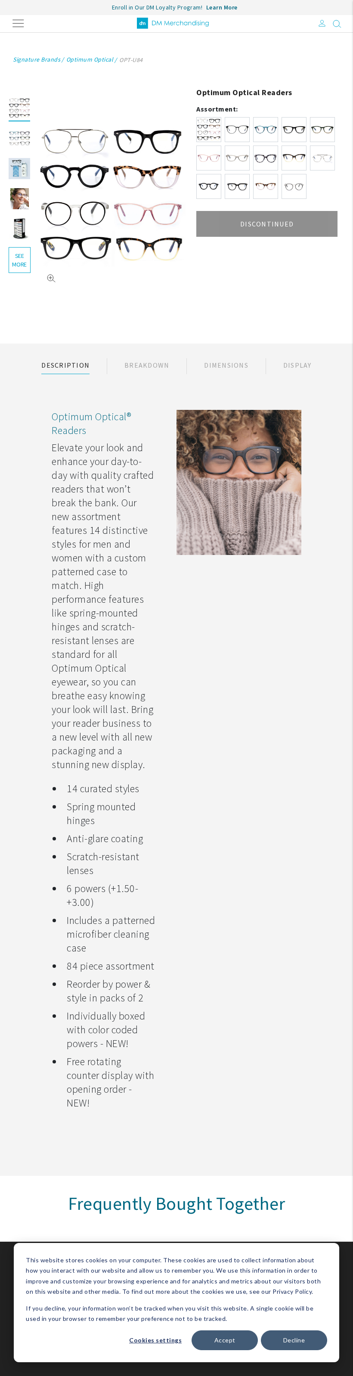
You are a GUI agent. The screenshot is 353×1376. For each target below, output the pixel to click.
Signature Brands (36, 59)
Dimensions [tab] (226, 365)
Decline (294, 1340)
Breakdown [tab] (146, 365)
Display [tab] (297, 365)
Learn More (222, 7)
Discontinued (267, 224)
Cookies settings (155, 1340)
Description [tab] (65, 365)
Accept (224, 1340)
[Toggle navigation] (18, 22)
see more (19, 260)
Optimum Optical (90, 59)
